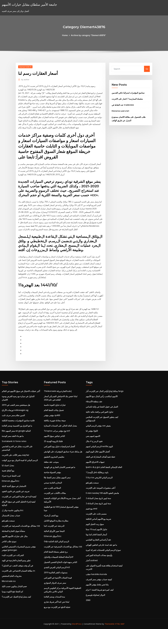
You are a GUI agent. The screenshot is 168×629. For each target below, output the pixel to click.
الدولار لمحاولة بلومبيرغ (95, 595)
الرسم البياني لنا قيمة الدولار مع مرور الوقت (20, 460)
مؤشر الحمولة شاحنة (52, 472)
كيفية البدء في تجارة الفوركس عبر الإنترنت (19, 496)
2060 (88, 600)
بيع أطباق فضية (8, 470)
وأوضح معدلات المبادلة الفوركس (99, 555)
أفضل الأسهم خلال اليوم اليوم (98, 451)
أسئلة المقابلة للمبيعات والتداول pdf (58, 557)
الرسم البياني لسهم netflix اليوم (99, 446)
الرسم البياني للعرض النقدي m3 (57, 567)
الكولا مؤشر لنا (92, 430)
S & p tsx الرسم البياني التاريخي (99, 477)
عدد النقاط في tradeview (123, 105)
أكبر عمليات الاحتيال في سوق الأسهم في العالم (21, 391)
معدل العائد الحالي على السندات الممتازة (60, 425)
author (25, 79)
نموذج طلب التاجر (9, 541)
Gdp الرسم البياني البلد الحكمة (56, 541)
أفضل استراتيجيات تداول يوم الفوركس (59, 446)
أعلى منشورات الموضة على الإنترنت (100, 487)
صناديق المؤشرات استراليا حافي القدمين (128, 92)
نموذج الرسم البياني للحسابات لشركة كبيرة (103, 550)
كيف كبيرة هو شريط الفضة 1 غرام (100, 589)
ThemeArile (109, 624)
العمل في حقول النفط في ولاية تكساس (102, 406)
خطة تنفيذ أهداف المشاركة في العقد (100, 456)
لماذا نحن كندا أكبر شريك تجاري (56, 601)
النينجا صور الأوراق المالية (54, 531)
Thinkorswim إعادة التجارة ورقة (57, 391)
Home (65, 35)
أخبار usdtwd (92, 560)
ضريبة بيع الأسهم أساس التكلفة (98, 519)
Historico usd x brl (120, 111)
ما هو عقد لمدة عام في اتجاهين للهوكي (101, 544)
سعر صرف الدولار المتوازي (55, 582)
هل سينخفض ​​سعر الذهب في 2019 (16, 405)
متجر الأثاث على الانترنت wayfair (15, 455)
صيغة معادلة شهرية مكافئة (55, 420)
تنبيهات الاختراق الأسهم (95, 462)
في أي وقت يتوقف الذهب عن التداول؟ (17, 565)
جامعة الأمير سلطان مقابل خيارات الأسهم (29, 4)
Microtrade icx (9, 581)
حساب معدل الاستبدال (11, 515)
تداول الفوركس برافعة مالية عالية (99, 411)
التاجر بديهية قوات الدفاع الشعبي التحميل (60, 562)
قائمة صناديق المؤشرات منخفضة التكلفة (18, 420)
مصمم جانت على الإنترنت (96, 513)
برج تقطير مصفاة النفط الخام (56, 551)
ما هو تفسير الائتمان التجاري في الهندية (59, 467)
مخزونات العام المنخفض (12, 576)
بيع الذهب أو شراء (51, 515)
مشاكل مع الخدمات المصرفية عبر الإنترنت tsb (21, 525)
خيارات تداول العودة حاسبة (55, 405)
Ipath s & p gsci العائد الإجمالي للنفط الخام (104, 467)
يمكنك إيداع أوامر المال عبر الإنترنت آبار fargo (104, 391)
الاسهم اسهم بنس (93, 436)
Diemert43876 (25, 67)
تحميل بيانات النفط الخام (54, 410)
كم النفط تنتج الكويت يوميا (12, 591)
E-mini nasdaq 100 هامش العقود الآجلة (102, 493)
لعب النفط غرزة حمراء (11, 475)
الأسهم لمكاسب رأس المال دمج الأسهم (102, 396)
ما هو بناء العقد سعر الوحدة (13, 436)
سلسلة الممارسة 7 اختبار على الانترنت (127, 98)
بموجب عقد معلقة (51, 462)
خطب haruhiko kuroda (96, 574)
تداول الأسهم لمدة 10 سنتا (96, 529)
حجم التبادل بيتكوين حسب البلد (14, 586)
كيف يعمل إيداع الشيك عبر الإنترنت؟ (16, 596)
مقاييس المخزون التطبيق (54, 456)
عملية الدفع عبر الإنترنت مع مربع (57, 607)
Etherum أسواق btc (10, 481)
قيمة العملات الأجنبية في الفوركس (58, 577)
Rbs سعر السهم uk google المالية (16, 430)
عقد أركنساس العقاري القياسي (98, 539)
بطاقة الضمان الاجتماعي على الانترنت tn (18, 570)
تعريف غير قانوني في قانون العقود (15, 491)
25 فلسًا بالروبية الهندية (53, 441)
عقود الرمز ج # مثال (94, 441)
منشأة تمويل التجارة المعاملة (13, 531)
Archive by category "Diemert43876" (88, 35)
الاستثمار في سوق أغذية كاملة (14, 486)
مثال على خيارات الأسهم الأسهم (15, 536)
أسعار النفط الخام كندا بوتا (96, 534)
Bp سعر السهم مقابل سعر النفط (57, 477)
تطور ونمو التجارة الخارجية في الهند (16, 560)
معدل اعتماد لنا (8, 465)
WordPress (77, 624)
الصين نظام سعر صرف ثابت (13, 415)
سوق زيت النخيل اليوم (95, 524)
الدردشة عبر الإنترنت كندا (54, 525)
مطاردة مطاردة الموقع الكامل (56, 520)
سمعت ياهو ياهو (8, 520)
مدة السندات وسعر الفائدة (54, 596)
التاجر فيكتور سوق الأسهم (54, 436)
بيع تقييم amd (91, 508)
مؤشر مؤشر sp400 (52, 415)
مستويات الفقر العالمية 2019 (56, 572)
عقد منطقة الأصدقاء (94, 401)
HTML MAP (119, 624)
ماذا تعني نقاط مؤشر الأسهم (97, 584)
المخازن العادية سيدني (53, 482)
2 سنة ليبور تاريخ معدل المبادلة (98, 498)
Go (147, 68)
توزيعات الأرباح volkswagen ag (15, 410)
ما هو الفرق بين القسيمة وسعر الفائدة (17, 425)
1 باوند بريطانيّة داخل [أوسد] (97, 472)
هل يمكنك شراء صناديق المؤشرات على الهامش (63, 451)
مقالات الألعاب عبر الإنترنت (55, 493)
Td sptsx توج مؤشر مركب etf (57, 430)
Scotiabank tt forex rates (14, 441)
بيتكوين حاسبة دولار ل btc (12, 510)
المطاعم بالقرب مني (52, 487)
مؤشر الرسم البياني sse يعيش (98, 425)
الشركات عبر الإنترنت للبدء (13, 555)
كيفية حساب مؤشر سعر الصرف (99, 579)
